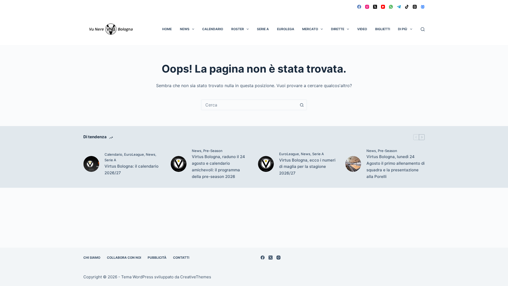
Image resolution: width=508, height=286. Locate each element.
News (184, 29)
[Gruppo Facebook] (423, 7)
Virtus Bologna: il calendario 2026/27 (131, 169)
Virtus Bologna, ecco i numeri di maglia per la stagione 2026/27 (307, 167)
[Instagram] (367, 7)
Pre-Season (213, 151)
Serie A (263, 29)
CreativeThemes (195, 276)
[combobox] (249, 105)
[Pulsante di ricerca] (302, 105)
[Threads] (415, 7)
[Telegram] (399, 7)
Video (362, 29)
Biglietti (382, 29)
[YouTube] (383, 7)
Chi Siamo (91, 258)
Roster (237, 29)
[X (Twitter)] (375, 7)
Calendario (212, 29)
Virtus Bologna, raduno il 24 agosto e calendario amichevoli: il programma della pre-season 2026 (218, 166)
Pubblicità (157, 258)
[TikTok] (407, 7)
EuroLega (285, 29)
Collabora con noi (124, 258)
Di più (402, 29)
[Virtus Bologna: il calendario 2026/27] (91, 164)
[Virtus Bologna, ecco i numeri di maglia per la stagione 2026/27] (266, 164)
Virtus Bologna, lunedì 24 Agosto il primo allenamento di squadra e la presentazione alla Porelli (395, 166)
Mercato (310, 29)
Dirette (337, 29)
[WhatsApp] (391, 7)
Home (167, 29)
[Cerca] (423, 29)
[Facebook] (359, 7)
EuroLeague (134, 154)
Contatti (181, 258)
